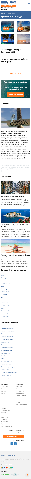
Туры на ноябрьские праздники (9, 378)
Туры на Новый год (6, 375)
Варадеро (5, 28)
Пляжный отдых (5, 342)
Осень (2, 308)
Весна (2, 286)
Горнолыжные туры (6, 361)
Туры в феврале (5, 283)
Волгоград (21, 433)
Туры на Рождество (6, 364)
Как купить (19, 386)
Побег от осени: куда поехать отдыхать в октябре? (15, 225)
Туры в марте (4, 289)
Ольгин (5, 41)
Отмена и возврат (21, 395)
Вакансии (3, 393)
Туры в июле (4, 302)
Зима (2, 275)
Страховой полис (6, 424)
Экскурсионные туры (6, 350)
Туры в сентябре (5, 311)
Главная (3, 13)
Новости (3, 388)
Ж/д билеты (4, 421)
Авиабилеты (4, 415)
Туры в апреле (5, 291)
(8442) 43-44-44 (16, 430)
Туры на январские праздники (9, 367)
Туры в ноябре (5, 316)
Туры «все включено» (7, 336)
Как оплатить (19, 388)
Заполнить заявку (15, 95)
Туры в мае (4, 294)
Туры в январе (5, 280)
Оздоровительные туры (7, 347)
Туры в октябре (5, 313)
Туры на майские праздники (8, 331)
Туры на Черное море (7, 339)
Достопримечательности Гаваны (12, 196)
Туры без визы (5, 356)
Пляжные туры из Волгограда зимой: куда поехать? (15, 256)
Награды (3, 391)
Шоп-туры (3, 358)
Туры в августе (5, 305)
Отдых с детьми (5, 345)
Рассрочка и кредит (6, 426)
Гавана (20, 28)
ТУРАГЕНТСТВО (8, 6)
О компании (4, 386)
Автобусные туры (6, 353)
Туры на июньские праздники (9, 372)
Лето (2, 297)
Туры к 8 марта (5, 369)
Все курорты (22, 41)
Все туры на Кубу (15, 73)
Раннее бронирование (7, 328)
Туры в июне (4, 300)
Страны (9, 13)
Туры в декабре (5, 278)
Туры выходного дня (6, 334)
